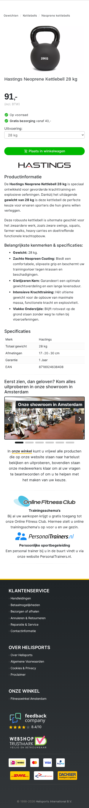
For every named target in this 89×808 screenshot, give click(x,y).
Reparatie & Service (24, 624)
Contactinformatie (23, 631)
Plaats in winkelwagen (46, 151)
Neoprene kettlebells (55, 15)
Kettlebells (30, 15)
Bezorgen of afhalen (25, 611)
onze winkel (22, 451)
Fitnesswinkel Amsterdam (28, 698)
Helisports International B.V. (54, 801)
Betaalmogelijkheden (25, 605)
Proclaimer (18, 674)
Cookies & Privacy (23, 668)
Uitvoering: (13, 128)
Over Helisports (21, 655)
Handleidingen (21, 598)
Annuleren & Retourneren (28, 618)
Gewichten (11, 15)
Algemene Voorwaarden (27, 661)
